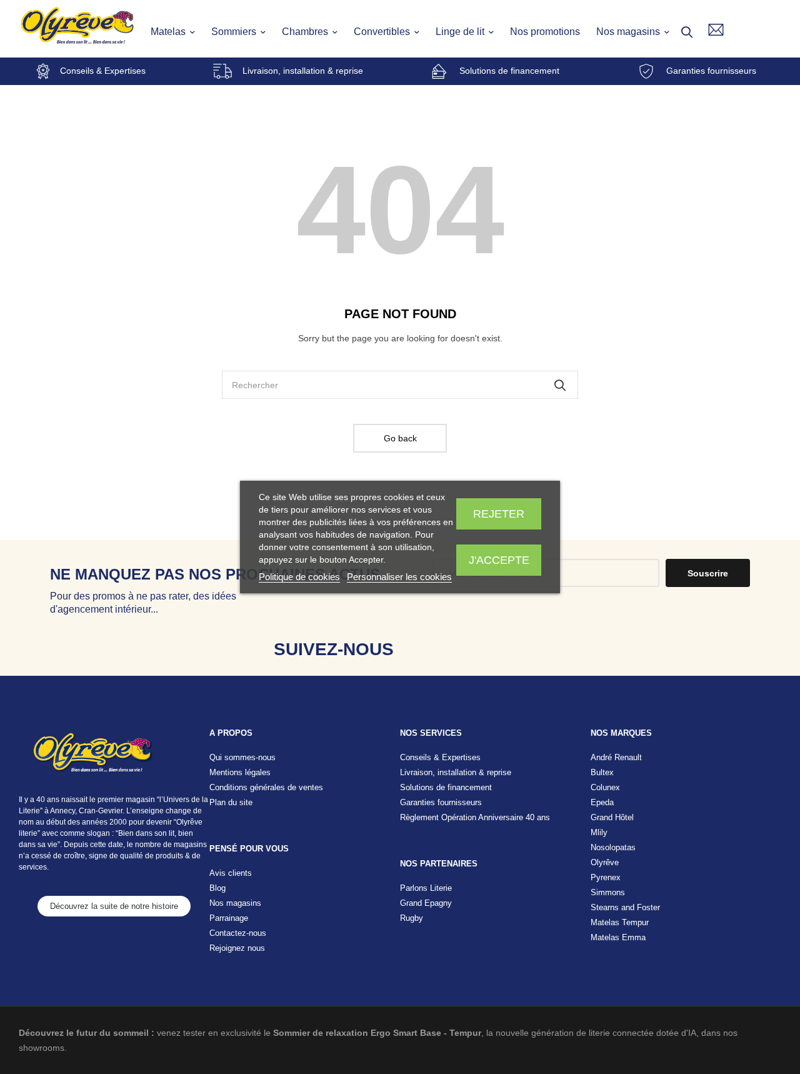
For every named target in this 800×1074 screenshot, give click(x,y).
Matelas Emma (618, 937)
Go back (400, 438)
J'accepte (499, 560)
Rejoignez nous (237, 948)
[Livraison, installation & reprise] (222, 71)
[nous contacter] (716, 29)
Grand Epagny (426, 903)
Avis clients (230, 873)
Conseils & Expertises (103, 71)
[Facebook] (426, 649)
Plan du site (230, 802)
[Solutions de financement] (439, 71)
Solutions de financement (509, 71)
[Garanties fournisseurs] (646, 71)
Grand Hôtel (612, 817)
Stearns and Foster (625, 907)
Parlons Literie (426, 888)
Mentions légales (240, 772)
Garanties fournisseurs (711, 71)
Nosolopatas (613, 847)
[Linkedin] (504, 649)
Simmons (608, 892)
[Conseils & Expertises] (43, 71)
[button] (114, 906)
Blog (217, 888)
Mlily (599, 832)
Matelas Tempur (620, 922)
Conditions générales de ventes (266, 787)
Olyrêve (605, 862)
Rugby (411, 918)
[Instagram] (465, 649)
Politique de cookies (299, 576)
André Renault (616, 757)
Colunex (605, 787)
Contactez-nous (237, 933)
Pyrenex (606, 877)
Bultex (602, 772)
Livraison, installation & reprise (302, 71)
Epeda (602, 802)
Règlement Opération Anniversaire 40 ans (475, 817)
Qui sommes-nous (242, 757)
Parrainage (228, 918)
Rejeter (498, 514)
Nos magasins (235, 903)
